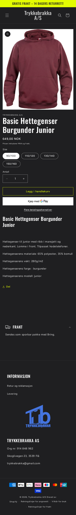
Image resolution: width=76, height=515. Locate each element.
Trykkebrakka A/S (37, 497)
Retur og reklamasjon (20, 385)
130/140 (49, 155)
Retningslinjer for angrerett (34, 501)
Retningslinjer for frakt (39, 507)
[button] (7, 15)
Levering (12, 393)
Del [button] (8, 286)
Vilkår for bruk (59, 501)
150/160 (11, 163)
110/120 (30, 155)
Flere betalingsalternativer (38, 210)
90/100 (11, 155)
